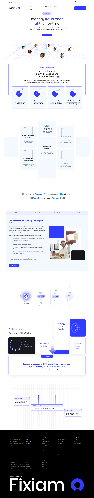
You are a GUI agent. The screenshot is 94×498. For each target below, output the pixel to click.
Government (44, 443)
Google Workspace (45, 468)
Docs (59, 445)
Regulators (28, 443)
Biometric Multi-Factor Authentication (17, 466)
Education (28, 466)
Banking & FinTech (45, 441)
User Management (13, 441)
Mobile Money (28, 441)
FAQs (59, 452)
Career (75, 445)
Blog (59, 447)
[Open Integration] (51, 7)
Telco (27, 439)
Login (72, 1)
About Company (77, 443)
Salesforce (44, 470)
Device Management (14, 445)
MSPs (27, 462)
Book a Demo (14, 265)
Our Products (76, 439)
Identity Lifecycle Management (16, 439)
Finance (27, 464)
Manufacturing (45, 445)
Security (27, 445)
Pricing (59, 454)
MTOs (43, 447)
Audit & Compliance (14, 468)
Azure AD (43, 464)
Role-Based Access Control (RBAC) (17, 443)
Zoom (43, 466)
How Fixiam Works (13, 462)
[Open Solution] (42, 7)
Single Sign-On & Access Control (16, 464)
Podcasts (60, 450)
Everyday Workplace (46, 450)
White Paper (60, 443)
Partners (75, 441)
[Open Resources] (60, 7)
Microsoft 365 (44, 462)
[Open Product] (35, 7)
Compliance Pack (61, 439)
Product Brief (60, 441)
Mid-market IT (28, 468)
